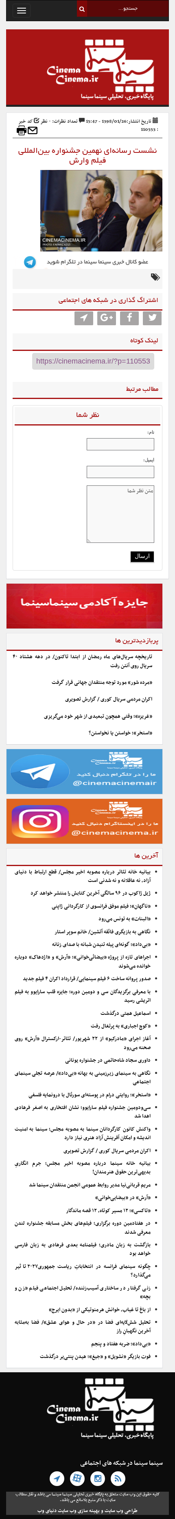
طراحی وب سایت (121, 1511)
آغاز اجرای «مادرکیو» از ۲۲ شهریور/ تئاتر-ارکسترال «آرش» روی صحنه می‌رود (83, 1043)
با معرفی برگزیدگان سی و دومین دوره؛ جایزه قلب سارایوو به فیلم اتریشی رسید (83, 996)
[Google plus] (106, 318)
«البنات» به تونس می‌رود (124, 919)
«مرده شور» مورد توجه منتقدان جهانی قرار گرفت (102, 682)
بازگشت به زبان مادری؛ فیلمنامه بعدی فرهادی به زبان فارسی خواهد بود (83, 1249)
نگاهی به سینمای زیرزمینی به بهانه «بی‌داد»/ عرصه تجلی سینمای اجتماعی (83, 1078)
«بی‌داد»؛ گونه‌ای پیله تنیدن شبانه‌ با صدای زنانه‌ (101, 944)
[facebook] (129, 318)
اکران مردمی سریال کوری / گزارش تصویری (108, 699)
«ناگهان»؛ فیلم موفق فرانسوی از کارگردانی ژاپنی (101, 906)
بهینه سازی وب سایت (79, 1511)
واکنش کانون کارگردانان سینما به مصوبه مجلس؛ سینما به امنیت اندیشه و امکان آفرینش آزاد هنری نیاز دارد (83, 1133)
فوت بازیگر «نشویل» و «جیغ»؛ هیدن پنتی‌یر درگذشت (95, 1356)
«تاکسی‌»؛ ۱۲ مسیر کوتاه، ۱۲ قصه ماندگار (108, 1210)
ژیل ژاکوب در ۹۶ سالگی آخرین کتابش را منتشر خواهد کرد (91, 893)
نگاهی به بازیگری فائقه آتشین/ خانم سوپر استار (103, 932)
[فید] (118, 1478)
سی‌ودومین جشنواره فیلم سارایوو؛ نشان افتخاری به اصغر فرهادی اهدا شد (83, 1112)
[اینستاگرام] (97, 1478)
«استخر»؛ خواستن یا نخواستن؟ (120, 733)
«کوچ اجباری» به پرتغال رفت (121, 1026)
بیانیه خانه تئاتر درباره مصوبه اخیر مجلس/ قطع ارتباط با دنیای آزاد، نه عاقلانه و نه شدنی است (83, 876)
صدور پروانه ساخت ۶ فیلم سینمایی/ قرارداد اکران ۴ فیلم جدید (87, 978)
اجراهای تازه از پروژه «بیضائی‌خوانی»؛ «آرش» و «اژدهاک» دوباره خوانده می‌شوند (83, 961)
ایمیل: (148, 459)
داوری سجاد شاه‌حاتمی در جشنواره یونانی (108, 1060)
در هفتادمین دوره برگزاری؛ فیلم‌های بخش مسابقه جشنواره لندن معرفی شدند (83, 1228)
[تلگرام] (57, 1478)
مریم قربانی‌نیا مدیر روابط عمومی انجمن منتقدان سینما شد (90, 1185)
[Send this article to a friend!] (32, 130)
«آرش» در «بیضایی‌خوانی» (123, 1197)
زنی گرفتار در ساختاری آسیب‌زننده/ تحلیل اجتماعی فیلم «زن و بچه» (83, 1292)
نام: (150, 432)
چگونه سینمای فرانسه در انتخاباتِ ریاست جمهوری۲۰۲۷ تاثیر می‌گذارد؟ (83, 1271)
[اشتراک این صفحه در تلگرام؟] (83, 318)
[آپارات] (77, 1478)
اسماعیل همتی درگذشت (126, 1013)
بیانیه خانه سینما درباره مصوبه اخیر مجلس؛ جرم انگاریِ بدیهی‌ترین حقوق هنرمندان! (83, 1168)
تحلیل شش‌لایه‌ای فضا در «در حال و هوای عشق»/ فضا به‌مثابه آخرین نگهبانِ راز (83, 1327)
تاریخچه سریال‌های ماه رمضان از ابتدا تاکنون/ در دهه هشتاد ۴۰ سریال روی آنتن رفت (82, 661)
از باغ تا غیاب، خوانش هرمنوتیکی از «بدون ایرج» (100, 1309)
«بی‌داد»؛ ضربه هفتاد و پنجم (121, 1344)
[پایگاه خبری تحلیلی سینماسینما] (87, 70)
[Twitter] (152, 318)
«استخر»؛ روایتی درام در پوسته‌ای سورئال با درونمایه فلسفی (89, 1095)
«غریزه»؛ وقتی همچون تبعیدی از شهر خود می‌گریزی (98, 716)
